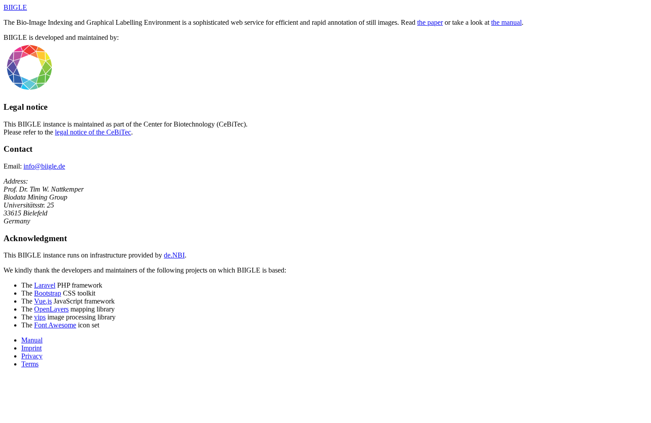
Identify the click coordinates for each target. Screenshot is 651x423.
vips (40, 317)
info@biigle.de (44, 166)
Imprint (31, 348)
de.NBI (174, 255)
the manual (506, 22)
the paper (430, 22)
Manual (32, 340)
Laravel (44, 285)
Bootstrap (47, 293)
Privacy (32, 356)
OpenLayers (51, 309)
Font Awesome (55, 325)
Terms (30, 364)
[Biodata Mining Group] (92, 89)
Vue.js (43, 301)
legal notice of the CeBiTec (93, 132)
